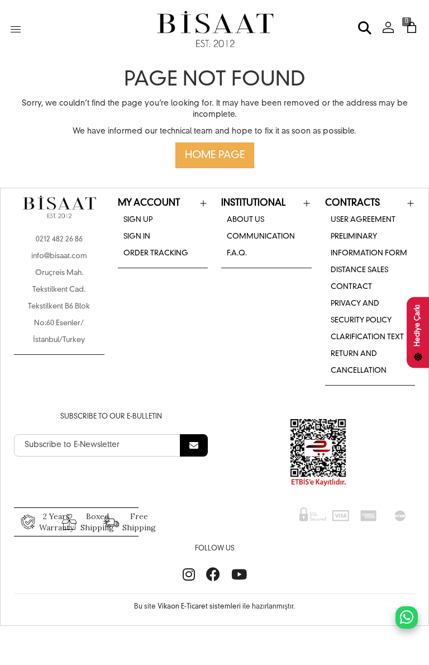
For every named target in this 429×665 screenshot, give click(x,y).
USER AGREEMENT (363, 220)
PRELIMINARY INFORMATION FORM (369, 245)
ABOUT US (245, 220)
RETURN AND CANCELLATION (359, 362)
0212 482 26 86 (59, 239)
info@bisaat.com (59, 256)
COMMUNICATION (261, 236)
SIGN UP (137, 220)
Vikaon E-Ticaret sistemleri (199, 607)
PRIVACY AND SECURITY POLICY (361, 312)
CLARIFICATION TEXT (367, 337)
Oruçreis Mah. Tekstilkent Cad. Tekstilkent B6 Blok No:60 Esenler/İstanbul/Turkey (59, 306)
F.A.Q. (237, 253)
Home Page (215, 155)
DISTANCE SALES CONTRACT (359, 279)
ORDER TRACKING (155, 253)
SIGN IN (136, 236)
